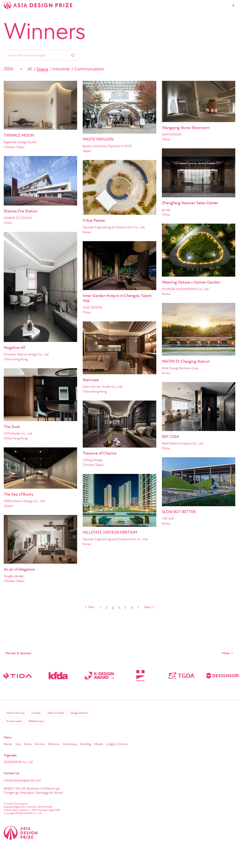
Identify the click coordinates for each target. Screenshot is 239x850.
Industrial (61, 68)
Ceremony (70, 744)
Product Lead (14, 721)
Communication (89, 68)
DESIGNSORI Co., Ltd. (18, 762)
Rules (28, 744)
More (226, 653)
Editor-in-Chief (56, 712)
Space (42, 68)
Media (98, 744)
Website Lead (35, 721)
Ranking (85, 744)
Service (40, 744)
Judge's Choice (117, 744)
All (29, 68)
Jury (18, 744)
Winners (45, 31)
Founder (36, 712)
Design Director (79, 712)
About (8, 744)
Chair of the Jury (15, 712)
